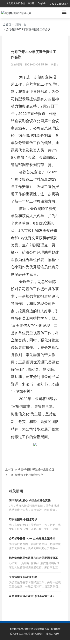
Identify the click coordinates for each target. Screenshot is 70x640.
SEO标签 (55, 628)
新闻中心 (20, 24)
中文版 (31, 3)
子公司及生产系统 (15, 3)
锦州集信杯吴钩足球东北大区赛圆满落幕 (33, 557)
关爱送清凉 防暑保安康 (23, 577)
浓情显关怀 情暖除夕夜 (29, 474)
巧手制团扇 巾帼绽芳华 (23, 519)
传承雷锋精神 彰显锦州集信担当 (34, 469)
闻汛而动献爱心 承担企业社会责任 (30, 500)
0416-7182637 (58, 3)
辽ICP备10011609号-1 (21, 633)
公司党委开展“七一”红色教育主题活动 (32, 538)
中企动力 (48, 633)
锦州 (56, 633)
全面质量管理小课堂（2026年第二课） (32, 596)
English (42, 3)
